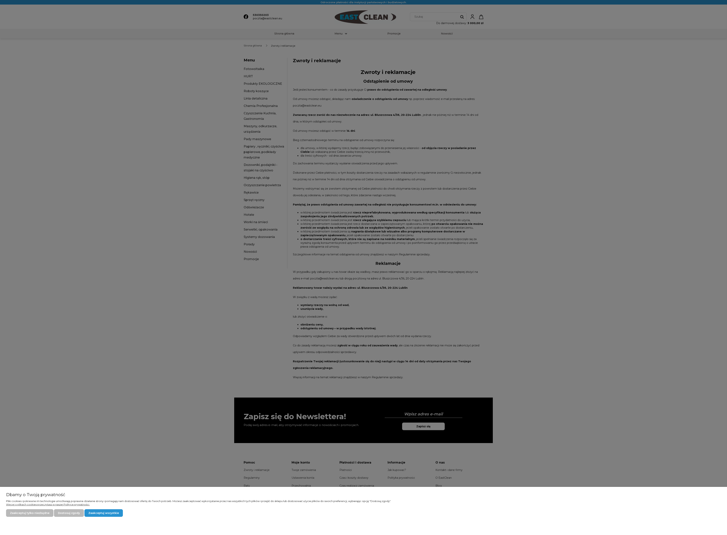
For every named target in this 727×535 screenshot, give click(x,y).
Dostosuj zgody (69, 513)
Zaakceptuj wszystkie (103, 513)
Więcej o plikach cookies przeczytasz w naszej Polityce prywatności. (48, 504)
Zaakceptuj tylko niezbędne (29, 513)
